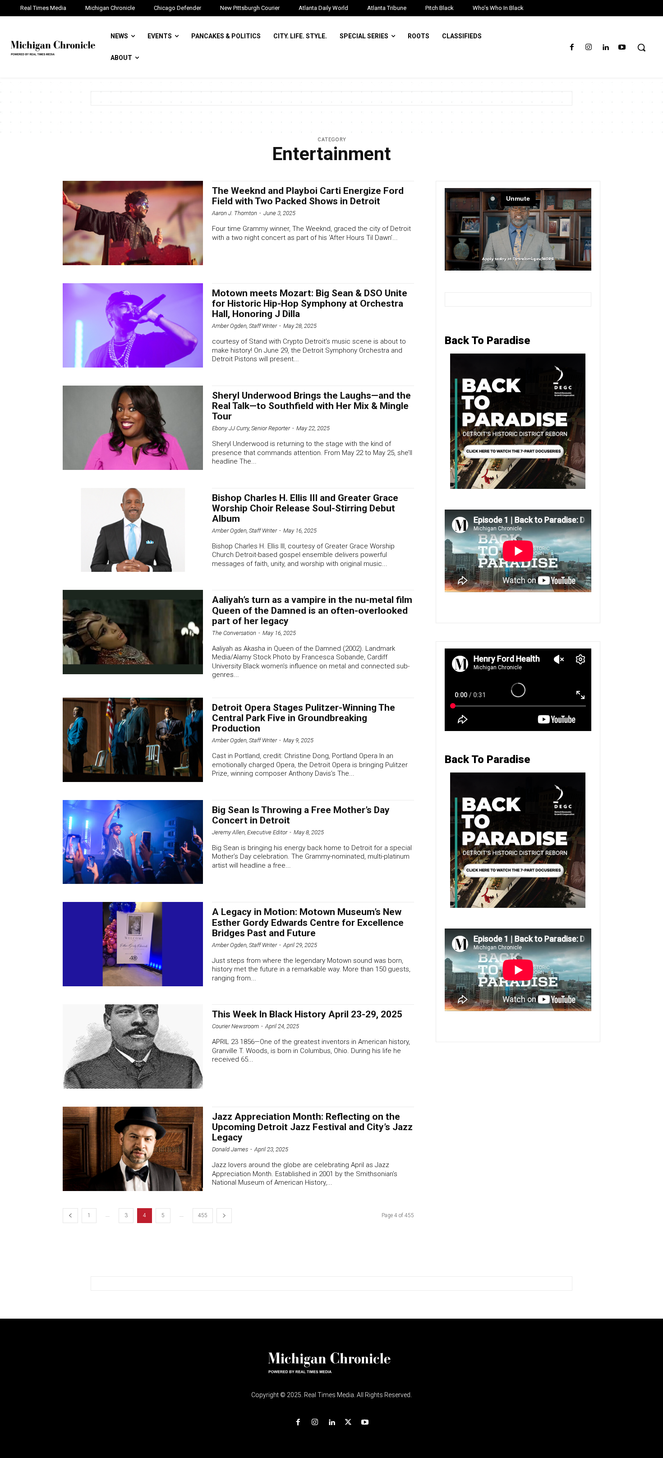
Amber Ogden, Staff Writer (244, 325)
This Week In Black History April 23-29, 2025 (307, 1014)
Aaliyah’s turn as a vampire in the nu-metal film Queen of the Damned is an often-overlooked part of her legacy (312, 610)
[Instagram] (588, 47)
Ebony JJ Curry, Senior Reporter (251, 428)
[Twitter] (348, 1423)
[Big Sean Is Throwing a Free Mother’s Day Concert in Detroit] (133, 842)
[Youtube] (622, 47)
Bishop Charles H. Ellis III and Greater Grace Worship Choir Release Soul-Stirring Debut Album (305, 508)
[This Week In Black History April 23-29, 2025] (133, 1046)
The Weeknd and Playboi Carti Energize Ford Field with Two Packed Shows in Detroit (308, 196)
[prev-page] (70, 1215)
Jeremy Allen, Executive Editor (249, 832)
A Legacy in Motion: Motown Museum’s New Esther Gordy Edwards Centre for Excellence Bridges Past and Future (308, 922)
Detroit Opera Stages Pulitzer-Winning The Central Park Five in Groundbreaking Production (303, 718)
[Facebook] (572, 47)
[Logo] (331, 1368)
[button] (641, 47)
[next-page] (224, 1215)
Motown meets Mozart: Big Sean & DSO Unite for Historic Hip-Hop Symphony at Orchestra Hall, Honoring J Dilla (309, 303)
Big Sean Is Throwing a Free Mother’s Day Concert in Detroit (301, 815)
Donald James (230, 1149)
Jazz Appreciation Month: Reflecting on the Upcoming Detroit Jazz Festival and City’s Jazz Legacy (312, 1127)
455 (202, 1215)
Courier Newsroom (235, 1026)
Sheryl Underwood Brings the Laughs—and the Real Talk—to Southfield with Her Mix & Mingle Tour (311, 406)
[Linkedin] (605, 47)
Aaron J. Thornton (234, 213)
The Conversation (234, 633)
